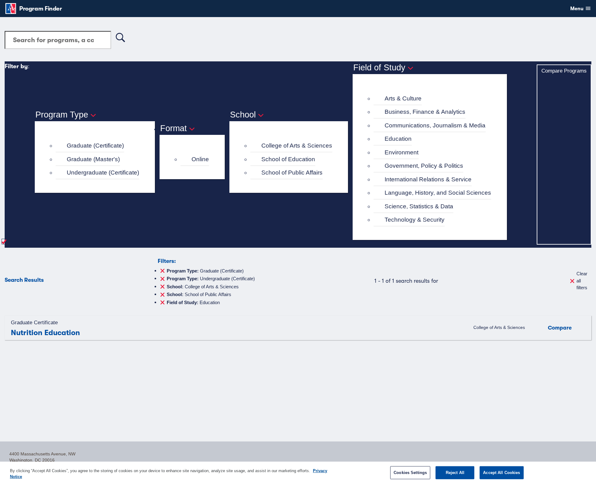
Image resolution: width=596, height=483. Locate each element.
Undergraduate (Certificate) (103, 172)
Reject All (455, 472)
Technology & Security (415, 219)
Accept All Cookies (501, 472)
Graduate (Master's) (93, 159)
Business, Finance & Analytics (425, 112)
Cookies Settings (410, 472)
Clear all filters (581, 280)
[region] (298, 472)
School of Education (288, 159)
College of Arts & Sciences (296, 145)
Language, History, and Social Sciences (438, 192)
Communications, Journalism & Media (435, 125)
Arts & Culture (403, 98)
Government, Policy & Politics (424, 165)
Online (200, 159)
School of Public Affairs (292, 172)
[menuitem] (97, 145)
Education (398, 138)
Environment (401, 152)
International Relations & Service (428, 179)
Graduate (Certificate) (95, 145)
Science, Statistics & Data (419, 206)
